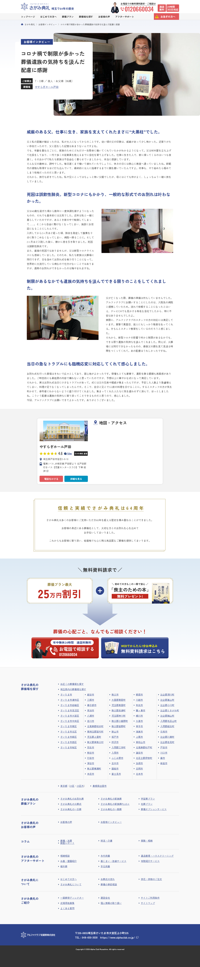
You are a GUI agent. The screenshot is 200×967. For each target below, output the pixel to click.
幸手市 (139, 726)
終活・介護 (106, 840)
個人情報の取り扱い (111, 903)
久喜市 (139, 721)
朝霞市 (139, 694)
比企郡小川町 (167, 705)
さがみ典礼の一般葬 (111, 809)
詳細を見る (76, 479)
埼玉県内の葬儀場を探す (73, 689)
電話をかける (51, 479)
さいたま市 (66, 694)
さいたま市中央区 (69, 721)
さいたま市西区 (68, 742)
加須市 (139, 763)
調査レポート (67, 843)
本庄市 (90, 774)
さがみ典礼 (30, 24)
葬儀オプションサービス (154, 809)
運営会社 (105, 897)
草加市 (90, 710)
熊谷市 (90, 752)
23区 (72, 786)
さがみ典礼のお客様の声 (30, 825)
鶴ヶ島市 (140, 710)
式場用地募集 (67, 903)
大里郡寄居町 (119, 700)
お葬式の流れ (108, 879)
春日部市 (91, 705)
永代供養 (105, 855)
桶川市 (139, 715)
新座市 (163, 763)
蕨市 (162, 758)
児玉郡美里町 (119, 705)
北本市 (139, 774)
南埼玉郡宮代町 (95, 731)
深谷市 (90, 763)
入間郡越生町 (167, 726)
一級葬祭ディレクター (72, 897)
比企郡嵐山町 (167, 700)
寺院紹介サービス (150, 861)
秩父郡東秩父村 (95, 742)
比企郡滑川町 (167, 694)
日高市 (163, 731)
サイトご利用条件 (150, 897)
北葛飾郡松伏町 (95, 726)
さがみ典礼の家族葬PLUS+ (115, 804)
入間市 (115, 752)
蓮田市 (139, 752)
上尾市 (139, 737)
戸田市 (163, 747)
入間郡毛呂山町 (168, 721)
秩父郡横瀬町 (94, 768)
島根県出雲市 (100, 786)
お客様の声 (66, 822)
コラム (25, 841)
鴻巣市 (139, 731)
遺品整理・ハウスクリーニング (157, 855)
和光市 (139, 705)
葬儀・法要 (66, 840)
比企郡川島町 (167, 737)
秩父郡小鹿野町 (120, 721)
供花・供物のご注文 (151, 879)
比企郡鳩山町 (167, 715)
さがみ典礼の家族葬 (111, 798)
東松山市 (140, 742)
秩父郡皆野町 (119, 726)
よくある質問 (67, 908)
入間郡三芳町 (119, 747)
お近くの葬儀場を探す (72, 684)
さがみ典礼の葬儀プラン (30, 801)
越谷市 (90, 694)
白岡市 (139, 768)
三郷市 (90, 700)
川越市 (139, 700)
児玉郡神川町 (119, 715)
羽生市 (90, 747)
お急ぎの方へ (167, 16)
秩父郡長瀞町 (119, 710)
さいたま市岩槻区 (69, 705)
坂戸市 (115, 737)
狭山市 (115, 731)
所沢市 (115, 742)
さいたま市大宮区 (69, 715)
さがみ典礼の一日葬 (70, 809)
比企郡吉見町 (167, 742)
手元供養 (105, 866)
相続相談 (65, 855)
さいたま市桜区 (68, 747)
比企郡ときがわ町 (169, 710)
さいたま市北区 (68, 731)
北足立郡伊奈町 (144, 758)
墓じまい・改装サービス (113, 861)
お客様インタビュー (47, 24)
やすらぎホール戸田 (47, 87)
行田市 (90, 758)
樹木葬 (63, 866)
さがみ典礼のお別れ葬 (72, 798)
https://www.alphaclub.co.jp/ (117, 937)
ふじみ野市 (117, 758)
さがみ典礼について (70, 884)
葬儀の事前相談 (109, 884)
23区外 (80, 786)
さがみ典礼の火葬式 (70, 804)
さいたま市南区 (68, 726)
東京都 (63, 786)
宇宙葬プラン (148, 798)
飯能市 (115, 768)
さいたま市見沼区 (69, 710)
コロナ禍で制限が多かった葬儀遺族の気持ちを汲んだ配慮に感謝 (90, 24)
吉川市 (90, 721)
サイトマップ (148, 903)
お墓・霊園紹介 (68, 861)
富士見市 (116, 774)
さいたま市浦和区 (69, 700)
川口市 (163, 752)
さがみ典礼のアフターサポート (32, 858)
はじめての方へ (68, 879)
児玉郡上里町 (94, 737)
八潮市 (90, 715)
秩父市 (115, 694)
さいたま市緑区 (68, 737)
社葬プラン (147, 804)
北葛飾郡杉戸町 (144, 747)
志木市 (115, 763)
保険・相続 (147, 840)
